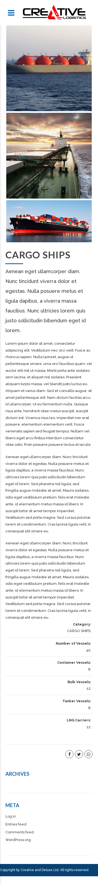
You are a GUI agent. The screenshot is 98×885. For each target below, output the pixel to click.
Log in (10, 816)
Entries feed (15, 824)
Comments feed (19, 832)
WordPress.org (18, 840)
